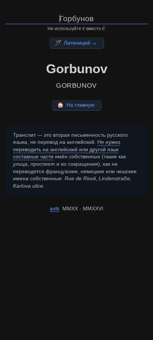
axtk (54, 208)
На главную (76, 105)
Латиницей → (76, 43)
